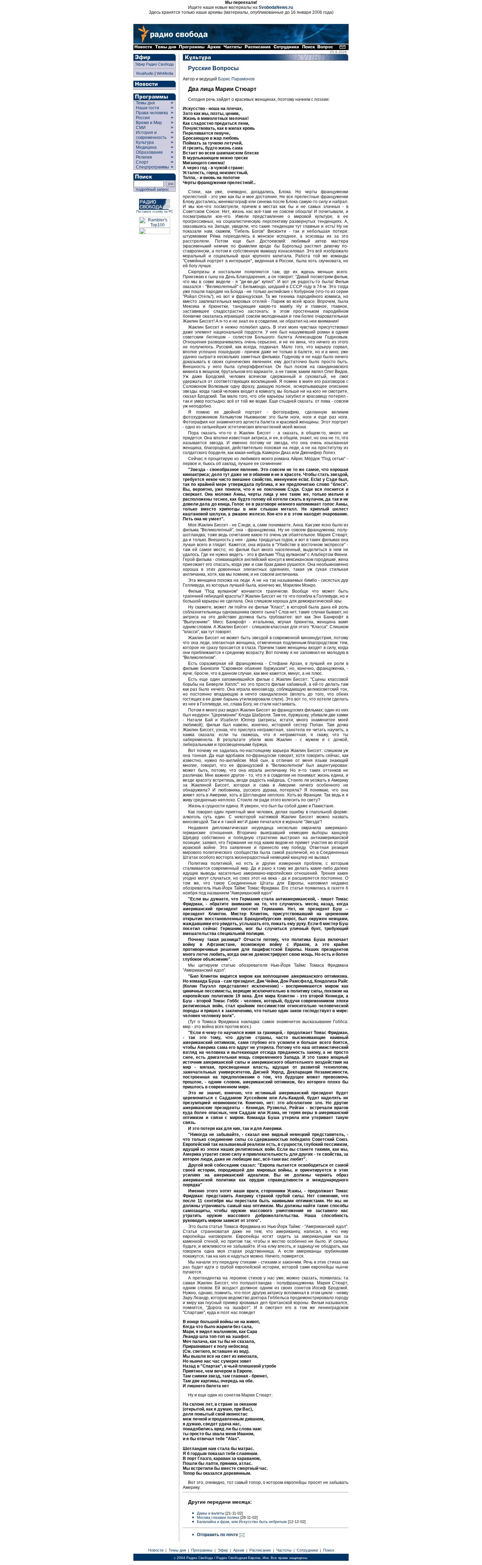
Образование (149, 152)
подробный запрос (151, 189)
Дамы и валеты (210, 1513)
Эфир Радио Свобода (154, 64)
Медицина (146, 147)
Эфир (223, 1550)
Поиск (328, 1550)
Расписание (260, 1550)
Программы (201, 1550)
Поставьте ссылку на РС (154, 211)
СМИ (141, 127)
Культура (145, 142)
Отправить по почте (218, 1534)
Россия (143, 117)
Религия (144, 157)
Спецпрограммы (152, 167)
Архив (238, 1550)
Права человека (152, 112)
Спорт (142, 162)
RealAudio (144, 73)
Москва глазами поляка (218, 1517)
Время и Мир (149, 122)
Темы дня (145, 102)
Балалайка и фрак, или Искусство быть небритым (242, 1522)
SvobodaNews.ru (276, 7)
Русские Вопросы (213, 68)
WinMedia (165, 73)
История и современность (151, 135)
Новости (155, 1550)
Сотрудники (307, 1550)
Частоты (284, 1550)
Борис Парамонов (236, 79)
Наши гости (147, 107)
